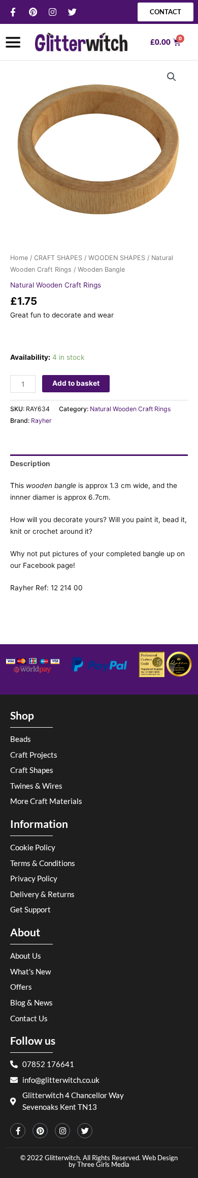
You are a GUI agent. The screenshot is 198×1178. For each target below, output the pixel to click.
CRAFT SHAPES (58, 258)
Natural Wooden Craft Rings (55, 285)
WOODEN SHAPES (116, 258)
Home (19, 258)
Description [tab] (30, 463)
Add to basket (76, 383)
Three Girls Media (103, 1164)
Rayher (41, 420)
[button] (171, 77)
